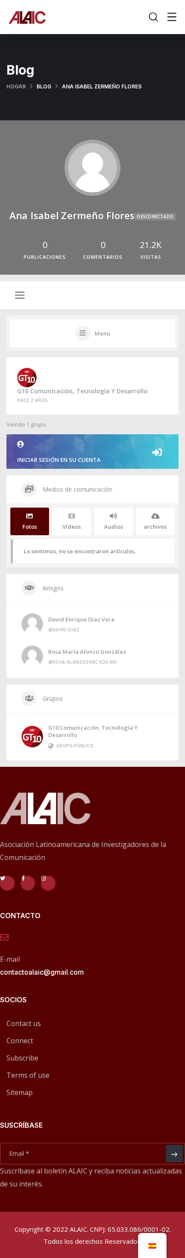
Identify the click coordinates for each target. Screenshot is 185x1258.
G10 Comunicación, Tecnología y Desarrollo (82, 391)
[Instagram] (48, 883)
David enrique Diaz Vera (81, 619)
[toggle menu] (20, 296)
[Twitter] (7, 883)
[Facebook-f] (28, 883)
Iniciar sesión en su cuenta (59, 460)
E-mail (10, 959)
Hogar (16, 86)
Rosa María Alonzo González (87, 652)
